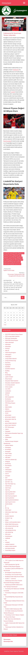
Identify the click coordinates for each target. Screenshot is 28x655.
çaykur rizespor (9, 376)
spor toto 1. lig (8, 481)
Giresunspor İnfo (8, 641)
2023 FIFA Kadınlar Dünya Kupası (14, 334)
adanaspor (8, 344)
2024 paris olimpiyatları (11, 338)
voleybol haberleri (9, 544)
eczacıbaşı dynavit (10, 384)
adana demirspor (9, 342)
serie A (7, 473)
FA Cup (7, 395)
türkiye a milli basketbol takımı (12, 522)
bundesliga (8, 374)
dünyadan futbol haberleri (11, 380)
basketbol (7, 366)
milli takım (7, 457)
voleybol (7, 542)
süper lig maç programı (11, 496)
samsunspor (8, 471)
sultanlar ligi (8, 485)
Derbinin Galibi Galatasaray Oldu (13, 609)
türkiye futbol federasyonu (11, 524)
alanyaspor (8, 346)
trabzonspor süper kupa (11, 512)
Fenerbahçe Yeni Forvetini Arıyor (13, 574)
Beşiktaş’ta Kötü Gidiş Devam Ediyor (14, 576)
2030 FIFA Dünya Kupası (11, 340)
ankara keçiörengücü (10, 352)
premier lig (8, 463)
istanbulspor (8, 437)
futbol (5, 253)
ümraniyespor (8, 536)
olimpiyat (7, 461)
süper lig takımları (7, 263)
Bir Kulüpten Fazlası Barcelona (13, 572)
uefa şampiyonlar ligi (10, 530)
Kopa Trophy (8, 453)
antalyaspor (8, 356)
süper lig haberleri (16, 261)
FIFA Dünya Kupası (10, 403)
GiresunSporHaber (8, 282)
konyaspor (7, 451)
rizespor (7, 467)
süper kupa (8, 487)
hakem (7, 429)
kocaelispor (8, 449)
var (6, 540)
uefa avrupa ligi (9, 528)
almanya (7, 348)
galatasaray (21, 253)
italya (6, 439)
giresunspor (8, 415)
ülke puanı (7, 534)
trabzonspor (8, 510)
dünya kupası (8, 378)
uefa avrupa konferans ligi (11, 526)
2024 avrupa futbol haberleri (12, 336)
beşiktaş (7, 370)
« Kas (5, 324)
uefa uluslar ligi (9, 532)
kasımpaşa (8, 447)
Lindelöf (13, 92)
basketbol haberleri (10, 368)
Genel (10, 284)
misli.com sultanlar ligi (10, 459)
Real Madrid (8, 465)
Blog (17, 282)
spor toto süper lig (14, 259)
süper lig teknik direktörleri (12, 500)
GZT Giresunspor (9, 427)
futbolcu (7, 409)
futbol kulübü (8, 407)
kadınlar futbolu (9, 445)
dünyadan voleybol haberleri (12, 382)
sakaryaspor (8, 469)
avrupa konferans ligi (10, 360)
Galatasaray (16, 69)
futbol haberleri (10, 253)
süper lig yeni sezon (16, 263)
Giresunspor (6, 3)
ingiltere (7, 435)
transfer (7, 514)
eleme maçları (8, 386)
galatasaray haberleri (8, 255)
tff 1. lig (7, 508)
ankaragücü (8, 354)
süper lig (21, 259)
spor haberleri (6, 259)
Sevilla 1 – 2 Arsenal (10, 578)
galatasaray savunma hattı (9, 257)
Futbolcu (16, 253)
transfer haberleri (9, 516)
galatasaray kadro (17, 255)
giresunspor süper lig (10, 419)
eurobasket (8, 391)
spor (21, 257)
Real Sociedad (7, 141)
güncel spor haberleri (8, 285)
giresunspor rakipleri (10, 417)
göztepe (7, 421)
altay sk (7, 350)
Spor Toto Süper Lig (10, 483)
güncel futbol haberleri (18, 284)
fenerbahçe (8, 399)
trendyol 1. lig (8, 518)
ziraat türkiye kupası (10, 550)
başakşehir (8, 364)
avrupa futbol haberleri (11, 358)
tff (5, 506)
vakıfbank (7, 538)
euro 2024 (7, 389)
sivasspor (7, 475)
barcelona (7, 362)
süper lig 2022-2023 (8, 261)
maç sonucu (8, 455)
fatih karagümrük (9, 397)
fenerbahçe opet (9, 401)
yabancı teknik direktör (11, 546)
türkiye (7, 520)
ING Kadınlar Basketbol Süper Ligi (14, 433)
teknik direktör (8, 504)
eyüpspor (7, 393)
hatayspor (7, 431)
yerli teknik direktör (10, 548)
